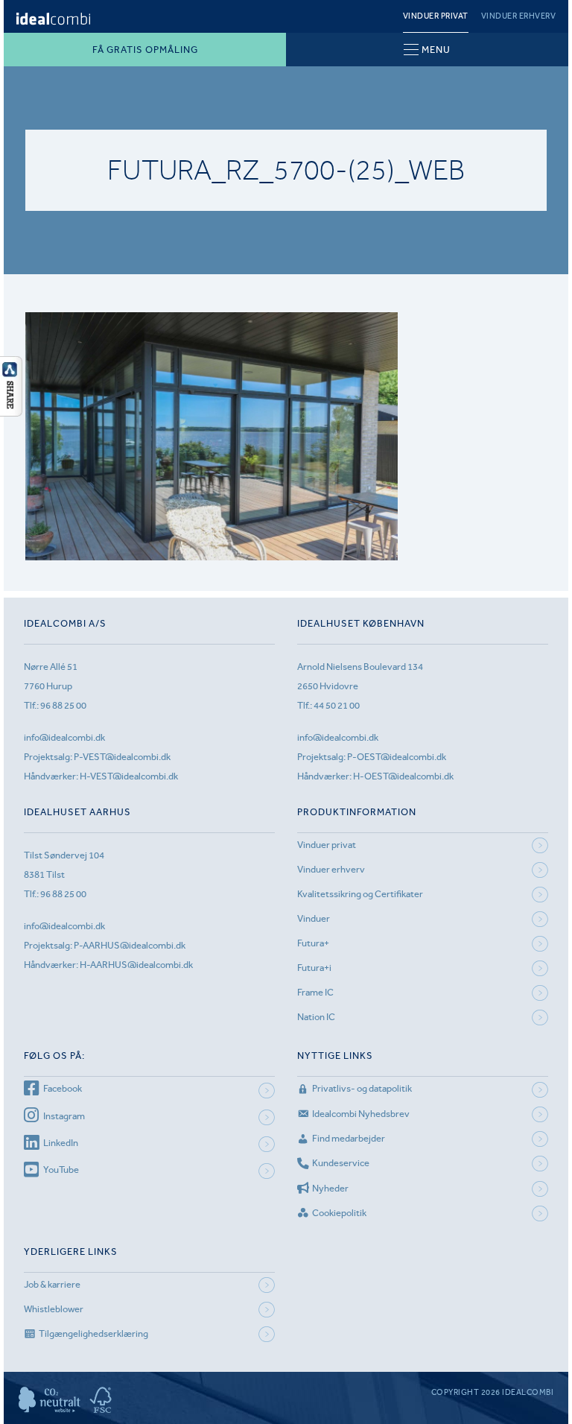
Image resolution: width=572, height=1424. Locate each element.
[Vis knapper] (11, 412)
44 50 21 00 (337, 705)
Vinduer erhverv (518, 16)
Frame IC (315, 992)
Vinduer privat (435, 16)
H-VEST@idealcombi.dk (129, 776)
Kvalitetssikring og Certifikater (360, 893)
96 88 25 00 (63, 705)
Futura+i (314, 967)
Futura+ (313, 943)
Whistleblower (53, 1308)
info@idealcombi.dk (64, 737)
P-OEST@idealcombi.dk (396, 756)
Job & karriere (52, 1284)
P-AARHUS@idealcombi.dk (129, 945)
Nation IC (316, 1016)
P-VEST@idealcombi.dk (122, 756)
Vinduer (313, 918)
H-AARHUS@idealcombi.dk (136, 964)
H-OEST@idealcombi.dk (403, 776)
